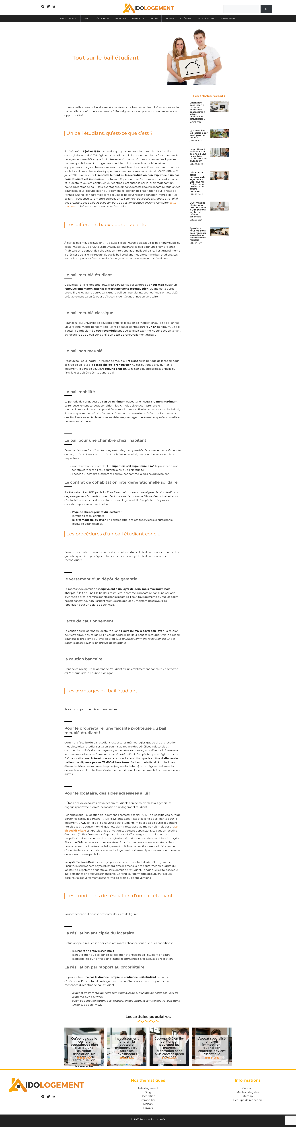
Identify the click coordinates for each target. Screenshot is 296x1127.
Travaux (169, 18)
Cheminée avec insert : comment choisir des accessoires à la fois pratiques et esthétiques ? (197, 110)
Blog (86, 18)
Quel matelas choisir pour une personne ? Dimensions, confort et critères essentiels (198, 209)
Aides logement (68, 18)
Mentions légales (247, 1092)
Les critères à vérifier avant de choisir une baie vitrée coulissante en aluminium (198, 155)
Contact (247, 1088)
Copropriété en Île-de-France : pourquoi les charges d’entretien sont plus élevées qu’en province (169, 1048)
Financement (228, 18)
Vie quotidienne (206, 18)
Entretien (120, 18)
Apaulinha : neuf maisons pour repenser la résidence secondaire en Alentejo (198, 234)
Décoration (102, 18)
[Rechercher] (266, 9)
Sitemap (247, 1096)
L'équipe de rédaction (247, 1100)
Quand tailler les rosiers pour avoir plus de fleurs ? (199, 134)
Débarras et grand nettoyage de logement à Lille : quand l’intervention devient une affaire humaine (197, 181)
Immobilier (138, 18)
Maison (154, 18)
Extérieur (185, 18)
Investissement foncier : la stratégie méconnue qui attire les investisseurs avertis (127, 1048)
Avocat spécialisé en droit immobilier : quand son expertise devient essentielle (212, 1046)
